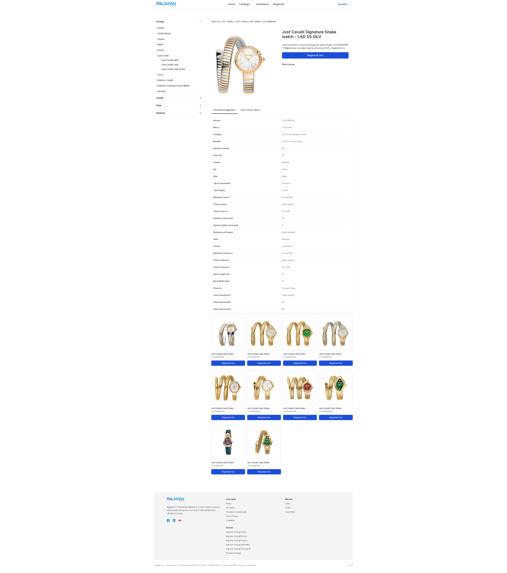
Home (231, 4)
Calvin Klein (290, 512)
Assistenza (262, 4)
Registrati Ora (315, 55)
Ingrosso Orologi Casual (236, 540)
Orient (287, 508)
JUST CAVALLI (227, 21)
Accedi (342, 4)
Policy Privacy (232, 516)
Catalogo (244, 4)
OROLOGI (215, 21)
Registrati (278, 4)
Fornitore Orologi (233, 553)
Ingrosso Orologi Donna (236, 536)
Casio (287, 503)
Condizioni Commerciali (236, 512)
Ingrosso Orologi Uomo (236, 532)
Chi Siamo (230, 508)
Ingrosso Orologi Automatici (238, 544)
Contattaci (230, 520)
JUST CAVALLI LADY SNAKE (248, 21)
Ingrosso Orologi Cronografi (238, 549)
